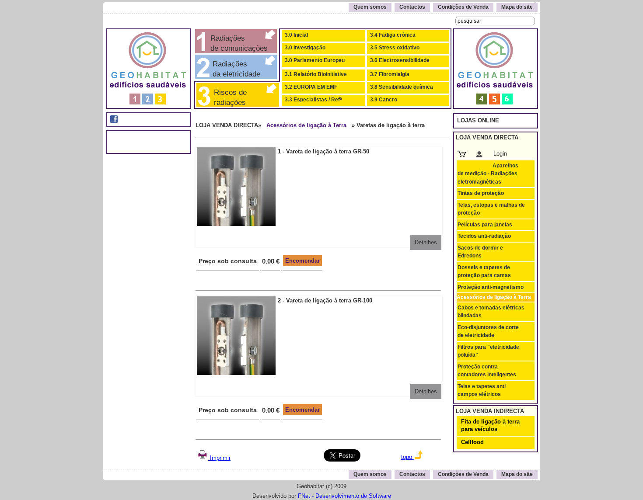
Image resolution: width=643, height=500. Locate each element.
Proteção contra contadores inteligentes (487, 371)
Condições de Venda (463, 7)
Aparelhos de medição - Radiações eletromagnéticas (488, 174)
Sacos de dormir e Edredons (480, 252)
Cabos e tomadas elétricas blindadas (491, 312)
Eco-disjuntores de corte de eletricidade (488, 331)
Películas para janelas (485, 225)
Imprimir (219, 458)
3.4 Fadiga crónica (393, 35)
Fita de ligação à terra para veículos (490, 425)
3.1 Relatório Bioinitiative (316, 74)
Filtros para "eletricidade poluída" (488, 351)
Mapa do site (517, 7)
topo (407, 457)
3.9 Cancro (383, 100)
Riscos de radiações (228, 97)
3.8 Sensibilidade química (401, 87)
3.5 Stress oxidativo (394, 48)
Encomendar (302, 260)
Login (500, 153)
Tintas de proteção (481, 193)
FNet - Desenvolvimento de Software (344, 496)
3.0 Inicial (296, 35)
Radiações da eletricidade (234, 68)
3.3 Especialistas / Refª (313, 100)
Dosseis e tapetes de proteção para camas (484, 271)
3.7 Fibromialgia (389, 74)
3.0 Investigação (305, 48)
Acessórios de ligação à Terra (306, 125)
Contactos (412, 7)
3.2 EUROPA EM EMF (311, 87)
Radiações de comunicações (238, 43)
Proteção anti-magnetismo (491, 287)
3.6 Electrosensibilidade (400, 60)
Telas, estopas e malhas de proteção (491, 209)
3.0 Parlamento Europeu (315, 60)
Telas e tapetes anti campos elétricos (482, 390)
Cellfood (472, 442)
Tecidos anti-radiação (484, 236)
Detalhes (426, 242)
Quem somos (370, 7)
